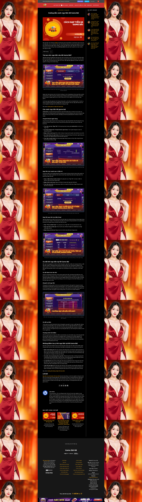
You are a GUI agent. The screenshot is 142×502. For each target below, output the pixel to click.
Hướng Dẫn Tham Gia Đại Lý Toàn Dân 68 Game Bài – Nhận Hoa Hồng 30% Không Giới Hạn (95, 24)
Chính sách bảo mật (64, 466)
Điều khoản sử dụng (64, 464)
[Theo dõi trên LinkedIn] (75, 493)
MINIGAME (89, 5)
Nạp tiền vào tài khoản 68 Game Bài (51, 376)
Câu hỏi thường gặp (64, 474)
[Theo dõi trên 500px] (79, 493)
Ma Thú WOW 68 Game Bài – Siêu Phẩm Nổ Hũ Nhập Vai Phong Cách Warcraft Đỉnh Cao (95, 45)
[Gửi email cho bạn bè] (63, 386)
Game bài (71, 5)
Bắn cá (81, 5)
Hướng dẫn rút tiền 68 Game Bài (55, 106)
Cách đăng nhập (79, 464)
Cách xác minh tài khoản (78, 470)
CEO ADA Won (64, 472)
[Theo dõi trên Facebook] (72, 493)
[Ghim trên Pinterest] (65, 386)
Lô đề (85, 5)
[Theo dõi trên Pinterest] (74, 493)
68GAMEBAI (60, 10)
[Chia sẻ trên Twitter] (61, 386)
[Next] (83, 421)
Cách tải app (79, 460)
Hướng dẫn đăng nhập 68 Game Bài (56, 371)
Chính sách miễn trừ (64, 468)
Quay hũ (77, 5)
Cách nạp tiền (79, 466)
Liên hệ (64, 462)
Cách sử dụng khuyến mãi (79, 474)
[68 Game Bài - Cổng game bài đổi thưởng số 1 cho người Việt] (47, 5)
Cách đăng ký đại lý (79, 472)
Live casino (65, 5)
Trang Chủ (57, 5)
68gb (56, 42)
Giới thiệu (64, 460)
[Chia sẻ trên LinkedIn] (68, 386)
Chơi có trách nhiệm (64, 470)
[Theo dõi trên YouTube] (77, 493)
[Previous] (44, 421)
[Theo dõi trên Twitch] (81, 493)
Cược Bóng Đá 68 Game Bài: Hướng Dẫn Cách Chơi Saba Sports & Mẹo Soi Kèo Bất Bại (95, 32)
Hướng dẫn (92, 1)
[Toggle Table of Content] (50, 52)
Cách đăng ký (79, 462)
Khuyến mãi (96, 5)
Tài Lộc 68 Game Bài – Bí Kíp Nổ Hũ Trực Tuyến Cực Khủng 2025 (95, 39)
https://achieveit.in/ (93, 477)
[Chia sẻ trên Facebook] (59, 386)
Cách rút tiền (79, 468)
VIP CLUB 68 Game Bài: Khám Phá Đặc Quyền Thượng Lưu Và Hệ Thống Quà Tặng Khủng (63, 422)
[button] (98, 1)
